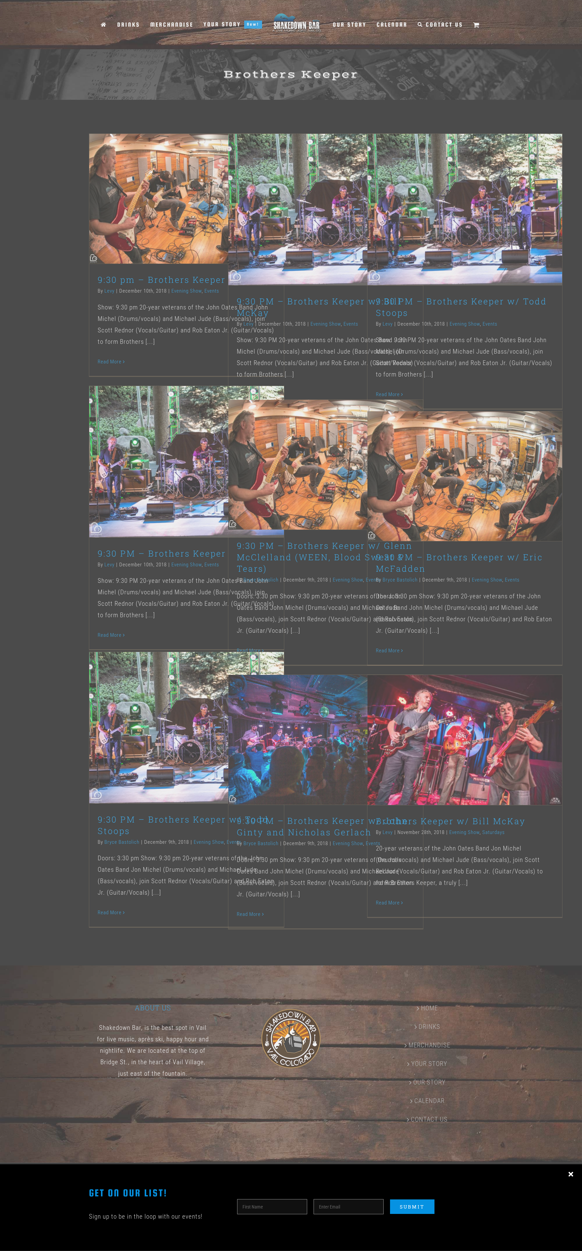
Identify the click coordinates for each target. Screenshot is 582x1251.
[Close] (571, 1174)
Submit (412, 1206)
